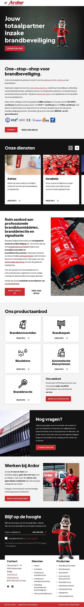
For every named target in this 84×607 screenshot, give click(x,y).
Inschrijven (38, 532)
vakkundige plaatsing (38, 88)
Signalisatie (63, 592)
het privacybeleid (30, 538)
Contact (11, 130)
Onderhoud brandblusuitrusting (42, 580)
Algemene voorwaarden (28, 604)
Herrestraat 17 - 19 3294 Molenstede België (14, 568)
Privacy (43, 543)
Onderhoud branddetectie (40, 573)
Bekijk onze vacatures (17, 498)
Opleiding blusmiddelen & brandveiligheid (40, 587)
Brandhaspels (64, 569)
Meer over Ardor (30, 130)
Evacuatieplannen (66, 596)
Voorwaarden (11, 546)
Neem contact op (14, 292)
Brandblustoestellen (67, 565)
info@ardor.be (13, 577)
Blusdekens (63, 572)
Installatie (38, 569)
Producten (63, 561)
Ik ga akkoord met (23, 538)
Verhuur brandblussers (43, 593)
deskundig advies (44, 94)
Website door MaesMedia (69, 604)
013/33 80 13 (12, 574)
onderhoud (61, 80)
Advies (36, 565)
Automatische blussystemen (64, 577)
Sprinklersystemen (66, 585)
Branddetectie (65, 582)
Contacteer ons (14, 48)
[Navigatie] (6, 3)
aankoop (47, 80)
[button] (77, 148)
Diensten (37, 561)
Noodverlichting (65, 589)
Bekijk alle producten (58, 399)
